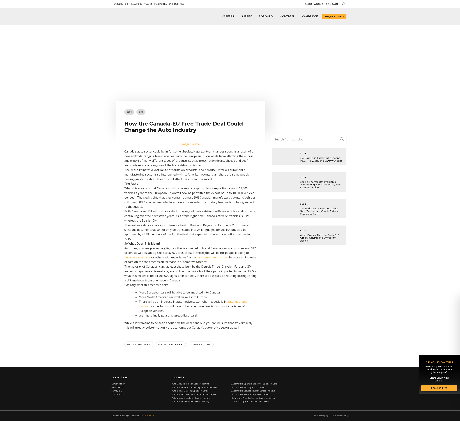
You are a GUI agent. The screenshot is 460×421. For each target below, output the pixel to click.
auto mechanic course (213, 257)
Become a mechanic (201, 344)
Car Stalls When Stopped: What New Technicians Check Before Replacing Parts (319, 211)
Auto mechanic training (170, 344)
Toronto (266, 16)
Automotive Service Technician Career (250, 394)
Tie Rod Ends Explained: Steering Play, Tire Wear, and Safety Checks (321, 159)
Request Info (334, 16)
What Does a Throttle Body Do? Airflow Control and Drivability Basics (320, 238)
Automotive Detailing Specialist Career (190, 390)
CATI (141, 112)
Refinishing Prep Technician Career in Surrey (253, 398)
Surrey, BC (116, 390)
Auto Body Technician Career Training (190, 383)
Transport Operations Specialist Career (250, 401)
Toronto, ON (117, 394)
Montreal (287, 16)
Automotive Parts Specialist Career (248, 387)
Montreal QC (117, 387)
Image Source (190, 144)
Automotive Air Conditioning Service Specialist (194, 387)
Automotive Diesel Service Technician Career (194, 394)
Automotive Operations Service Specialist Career (255, 383)
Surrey (246, 16)
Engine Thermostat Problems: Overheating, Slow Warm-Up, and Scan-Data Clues (320, 184)
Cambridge (310, 16)
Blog (308, 4)
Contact (332, 4)
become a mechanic (137, 257)
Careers (228, 16)
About (319, 4)
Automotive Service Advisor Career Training (253, 390)
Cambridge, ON (118, 383)
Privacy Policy (147, 416)
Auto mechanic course (139, 344)
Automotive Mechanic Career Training (190, 401)
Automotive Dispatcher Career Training (191, 398)
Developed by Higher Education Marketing (331, 416)
